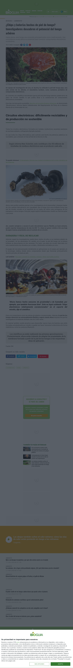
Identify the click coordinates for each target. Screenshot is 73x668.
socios (18, 642)
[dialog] (36, 649)
